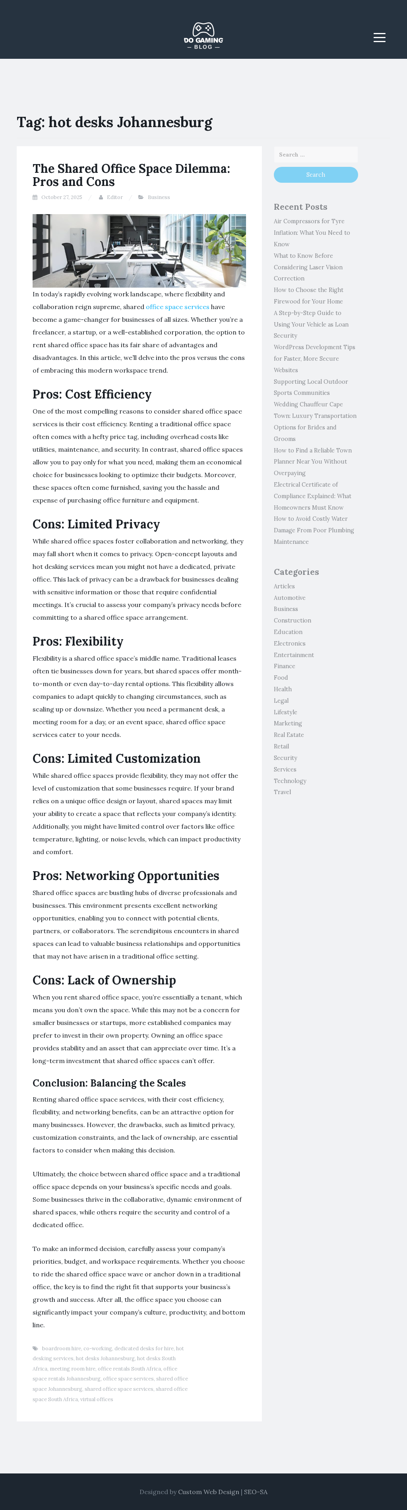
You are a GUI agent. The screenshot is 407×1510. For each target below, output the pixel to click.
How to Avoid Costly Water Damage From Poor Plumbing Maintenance (314, 530)
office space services (177, 307)
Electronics (290, 643)
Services (285, 769)
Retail (281, 746)
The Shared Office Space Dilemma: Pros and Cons (131, 175)
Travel (282, 792)
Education (288, 632)
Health (283, 689)
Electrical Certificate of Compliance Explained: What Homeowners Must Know (312, 496)
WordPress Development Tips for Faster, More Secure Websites (314, 359)
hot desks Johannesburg (105, 1358)
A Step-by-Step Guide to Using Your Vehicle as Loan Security (311, 324)
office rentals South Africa (129, 1368)
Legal (281, 700)
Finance (284, 666)
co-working (97, 1348)
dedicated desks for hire (144, 1348)
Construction (292, 620)
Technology (290, 781)
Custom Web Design (208, 1492)
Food (281, 677)
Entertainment (294, 655)
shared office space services (119, 1389)
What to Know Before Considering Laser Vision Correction (308, 267)
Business (159, 197)
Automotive (290, 597)
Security (285, 758)
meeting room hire (72, 1368)
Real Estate (289, 735)
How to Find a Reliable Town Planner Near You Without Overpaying (313, 462)
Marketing (288, 723)
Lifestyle (285, 712)
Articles (284, 586)
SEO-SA (255, 1492)
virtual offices (96, 1399)
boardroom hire (61, 1348)
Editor (115, 197)
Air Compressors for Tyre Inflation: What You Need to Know (312, 233)
